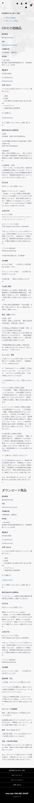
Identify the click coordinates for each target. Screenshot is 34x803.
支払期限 (5, 260)
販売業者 (5, 34)
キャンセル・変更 (8, 355)
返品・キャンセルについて (11, 730)
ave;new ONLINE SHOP (17, 793)
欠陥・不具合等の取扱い (10, 741)
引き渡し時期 (6, 286)
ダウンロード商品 (12, 21)
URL (3, 41)
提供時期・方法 (7, 678)
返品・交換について (8, 314)
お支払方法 (5, 211)
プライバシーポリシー (17, 780)
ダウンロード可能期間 (9, 709)
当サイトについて (17, 775)
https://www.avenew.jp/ (9, 45)
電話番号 (5, 70)
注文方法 (5, 182)
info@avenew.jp (7, 81)
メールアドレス (7, 77)
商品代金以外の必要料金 (10, 130)
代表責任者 (5, 49)
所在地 (4, 56)
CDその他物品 (10, 18)
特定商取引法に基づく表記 (17, 770)
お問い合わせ (6, 85)
